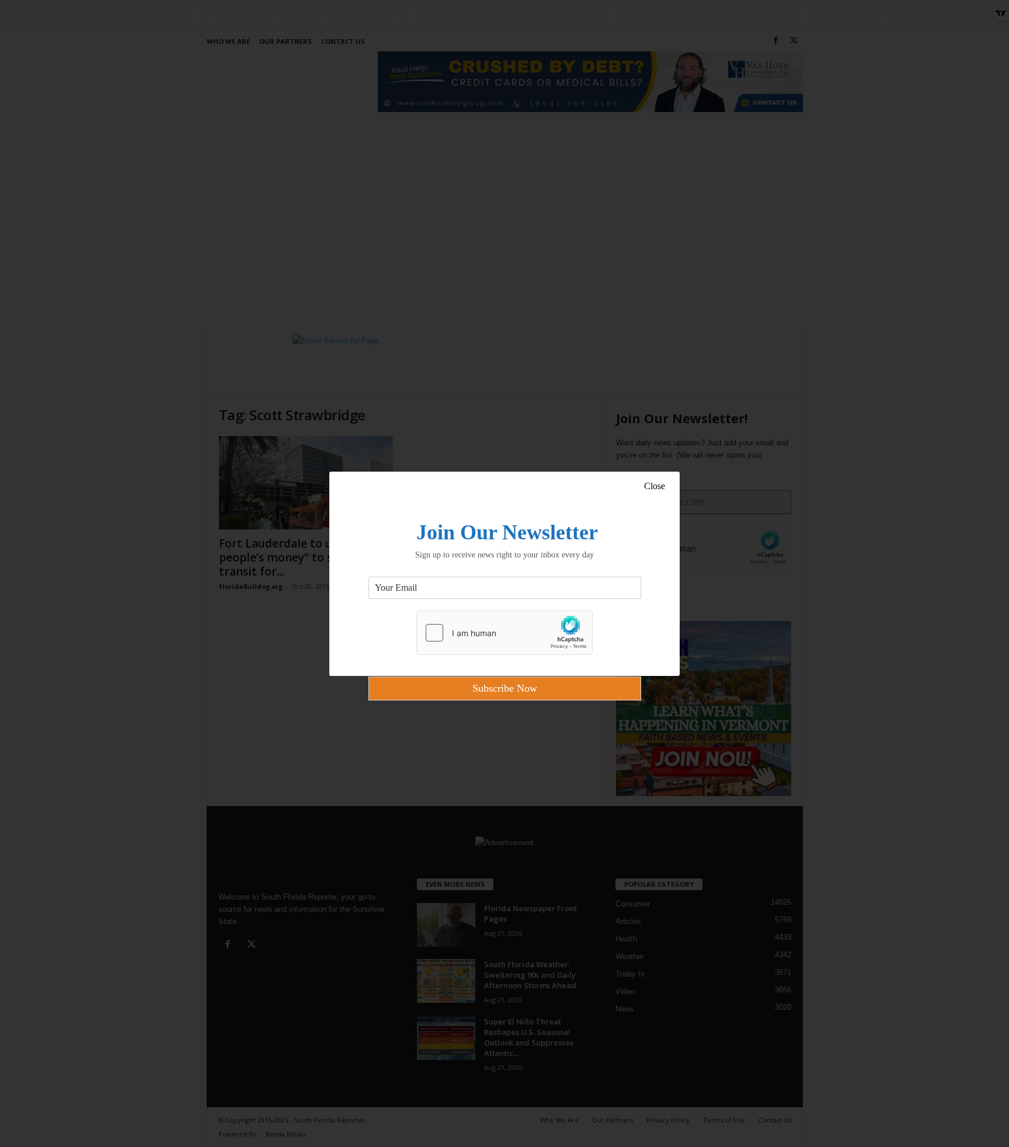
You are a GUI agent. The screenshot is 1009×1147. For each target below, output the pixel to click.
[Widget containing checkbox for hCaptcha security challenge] (504, 633)
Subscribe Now (504, 688)
